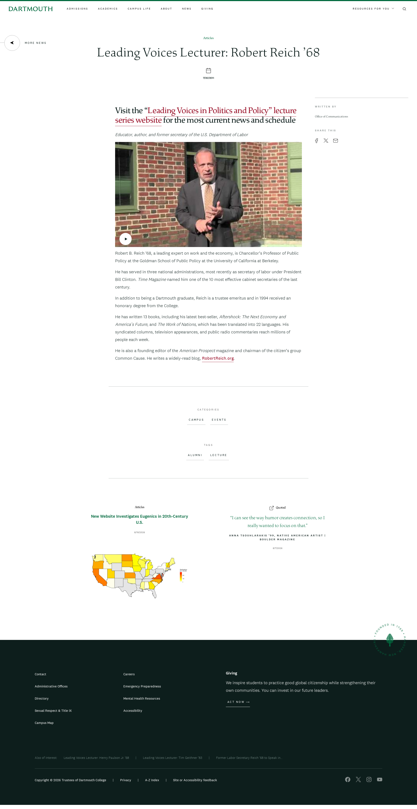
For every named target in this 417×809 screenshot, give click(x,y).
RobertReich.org (218, 358)
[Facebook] (347, 781)
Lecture (218, 455)
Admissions (77, 8)
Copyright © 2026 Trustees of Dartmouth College (70, 780)
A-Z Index (152, 780)
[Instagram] (369, 781)
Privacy (125, 780)
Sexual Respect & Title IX (53, 710)
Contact (40, 674)
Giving (207, 8)
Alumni (195, 455)
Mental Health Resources (141, 698)
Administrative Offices (51, 686)
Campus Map (44, 723)
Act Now (236, 702)
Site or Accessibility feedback (195, 780)
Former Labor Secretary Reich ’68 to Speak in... (249, 758)
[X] (358, 781)
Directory (42, 698)
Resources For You (371, 8)
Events (219, 420)
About (166, 8)
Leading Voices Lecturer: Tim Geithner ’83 (172, 758)
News (187, 8)
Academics (108, 8)
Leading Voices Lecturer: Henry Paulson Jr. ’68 (96, 758)
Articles (208, 38)
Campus (196, 420)
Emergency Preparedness (142, 686)
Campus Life (139, 8)
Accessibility (132, 710)
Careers (129, 674)
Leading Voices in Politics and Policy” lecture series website (205, 116)
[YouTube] (379, 781)
